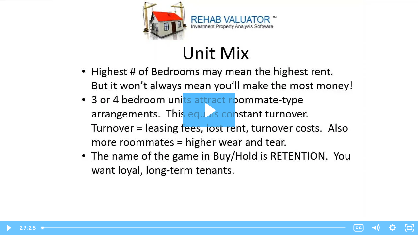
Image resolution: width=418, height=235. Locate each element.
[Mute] (375, 228)
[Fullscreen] (409, 228)
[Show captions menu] (358, 228)
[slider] (194, 228)
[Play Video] (8, 228)
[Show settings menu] (392, 228)
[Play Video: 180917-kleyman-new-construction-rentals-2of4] (209, 110)
